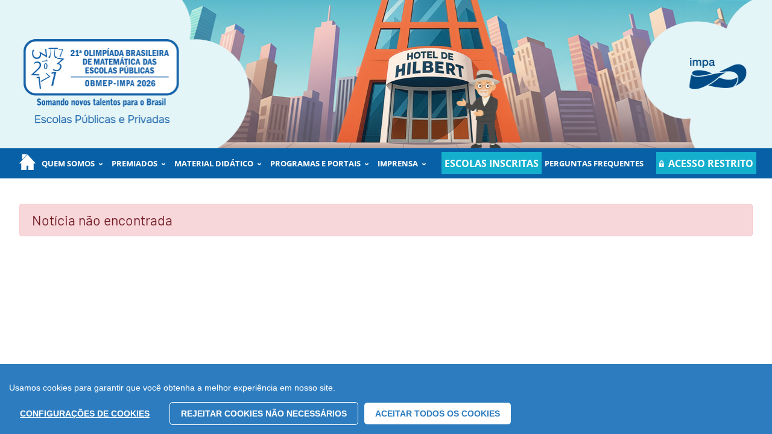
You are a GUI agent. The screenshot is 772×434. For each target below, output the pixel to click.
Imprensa (398, 163)
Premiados (134, 163)
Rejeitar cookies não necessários (264, 413)
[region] (386, 399)
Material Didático (213, 163)
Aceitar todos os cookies (437, 413)
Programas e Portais (315, 163)
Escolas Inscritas (492, 163)
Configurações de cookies (85, 413)
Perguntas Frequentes (594, 163)
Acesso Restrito (710, 163)
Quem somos (68, 163)
